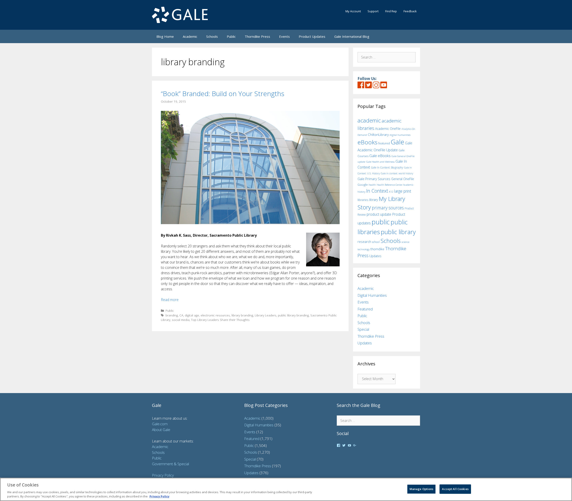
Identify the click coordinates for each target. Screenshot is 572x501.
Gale (397, 141)
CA (181, 315)
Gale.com (160, 423)
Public (231, 36)
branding (172, 315)
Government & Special (170, 463)
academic (369, 120)
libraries (363, 200)
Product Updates (312, 36)
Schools (212, 36)
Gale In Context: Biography (387, 167)
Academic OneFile (388, 128)
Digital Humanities (372, 295)
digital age (192, 315)
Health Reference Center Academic (395, 184)
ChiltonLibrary (378, 134)
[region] (286, 489)
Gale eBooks (380, 155)
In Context (377, 190)
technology (364, 249)
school (376, 242)
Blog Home (165, 36)
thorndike (377, 249)
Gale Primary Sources (374, 179)
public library (398, 232)
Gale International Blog (351, 36)
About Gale (161, 429)
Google (363, 185)
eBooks (367, 142)
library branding (242, 315)
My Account (353, 11)
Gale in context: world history (397, 173)
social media (180, 320)
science (405, 242)
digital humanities (400, 135)
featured (384, 143)
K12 (391, 191)
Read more (170, 299)
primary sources (388, 208)
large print (402, 191)
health (372, 184)
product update (379, 214)
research (364, 241)
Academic (190, 36)
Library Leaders (265, 315)
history (361, 191)
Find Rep (391, 11)
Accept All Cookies (455, 489)
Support (373, 11)
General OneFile (402, 179)
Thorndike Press (257, 36)
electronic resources (215, 315)
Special (363, 329)
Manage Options (421, 489)
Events (284, 36)
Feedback (410, 11)
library (373, 200)
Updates (375, 256)
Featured (365, 309)
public (381, 221)
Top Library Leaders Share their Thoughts (220, 320)
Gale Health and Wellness (380, 161)
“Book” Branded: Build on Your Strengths (222, 93)
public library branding (293, 315)
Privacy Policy (163, 475)
